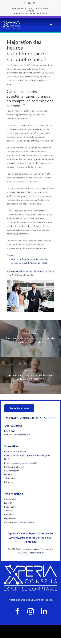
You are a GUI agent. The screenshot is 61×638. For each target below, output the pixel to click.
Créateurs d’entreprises (15, 451)
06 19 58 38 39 (39, 13)
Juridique (8, 510)
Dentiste (8, 474)
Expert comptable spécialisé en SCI (20, 463)
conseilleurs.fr (36, 552)
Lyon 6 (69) (9, 431)
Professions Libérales (14, 467)
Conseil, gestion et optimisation (19, 522)
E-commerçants (11, 470)
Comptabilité (10, 499)
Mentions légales (31, 549)
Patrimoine (9, 514)
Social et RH (10, 507)
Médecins (8, 482)
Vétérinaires (10, 478)
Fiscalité (8, 503)
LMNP (7, 459)
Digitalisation (10, 518)
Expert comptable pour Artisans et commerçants (27, 455)
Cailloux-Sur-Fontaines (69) (17, 434)
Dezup (25, 552)
